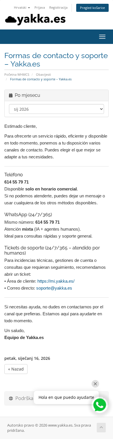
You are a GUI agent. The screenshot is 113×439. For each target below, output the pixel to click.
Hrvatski (20, 7)
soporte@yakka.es (54, 288)
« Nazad (16, 369)
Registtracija (58, 7)
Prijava (39, 7)
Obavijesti (43, 74)
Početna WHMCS (16, 74)
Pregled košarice (92, 7)
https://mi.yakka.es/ (55, 281)
